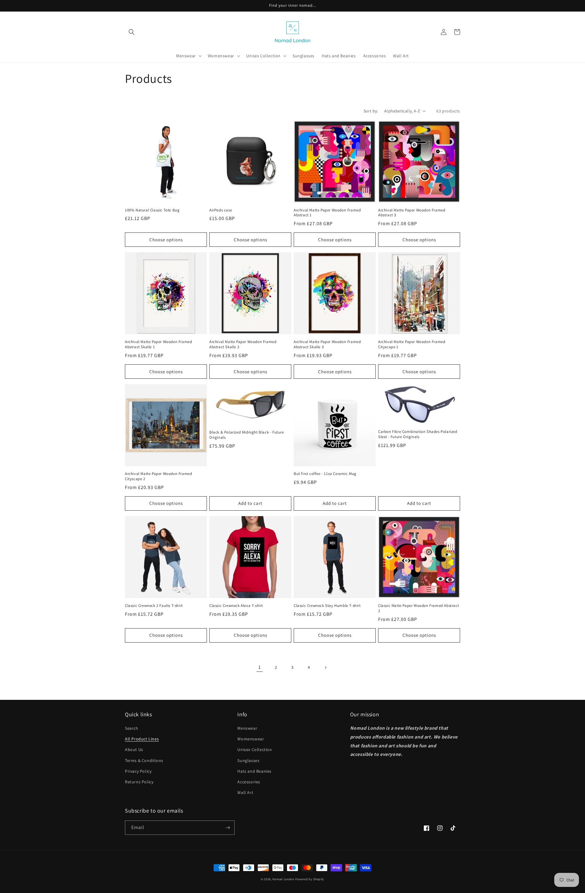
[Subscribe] (227, 827)
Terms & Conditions (144, 760)
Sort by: (370, 111)
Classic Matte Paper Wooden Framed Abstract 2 (418, 608)
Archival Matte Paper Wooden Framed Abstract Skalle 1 (158, 344)
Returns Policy (139, 782)
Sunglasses (248, 760)
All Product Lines (142, 739)
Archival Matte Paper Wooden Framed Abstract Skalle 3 (327, 344)
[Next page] (325, 667)
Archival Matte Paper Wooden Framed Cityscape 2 (158, 476)
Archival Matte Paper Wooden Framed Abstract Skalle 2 (242, 344)
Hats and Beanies (254, 771)
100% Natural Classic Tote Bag (152, 210)
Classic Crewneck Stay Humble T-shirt (327, 605)
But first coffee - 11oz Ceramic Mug (325, 473)
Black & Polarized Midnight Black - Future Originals (246, 435)
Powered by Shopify (309, 879)
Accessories (248, 782)
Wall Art (245, 792)
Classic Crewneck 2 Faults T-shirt (154, 605)
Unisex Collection (254, 749)
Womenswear (250, 739)
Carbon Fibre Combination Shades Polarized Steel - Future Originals (417, 434)
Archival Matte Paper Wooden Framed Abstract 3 (411, 213)
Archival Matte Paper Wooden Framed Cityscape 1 (411, 344)
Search (131, 728)
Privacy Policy (138, 771)
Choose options (166, 240)
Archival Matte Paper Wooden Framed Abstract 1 (327, 213)
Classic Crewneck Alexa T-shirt (236, 605)
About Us (134, 749)
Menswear (247, 728)
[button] (131, 32)
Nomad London (283, 879)
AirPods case (220, 210)
